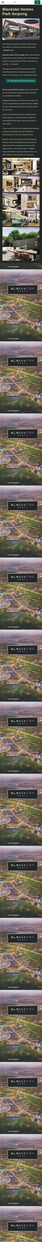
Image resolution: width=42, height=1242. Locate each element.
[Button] (37, 2)
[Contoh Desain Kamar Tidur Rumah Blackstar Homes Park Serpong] (21, 209)
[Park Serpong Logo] (21, 2)
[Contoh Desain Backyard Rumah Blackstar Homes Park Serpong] (21, 244)
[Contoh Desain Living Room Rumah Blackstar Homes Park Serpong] (21, 166)
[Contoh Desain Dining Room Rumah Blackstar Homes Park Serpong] (21, 183)
